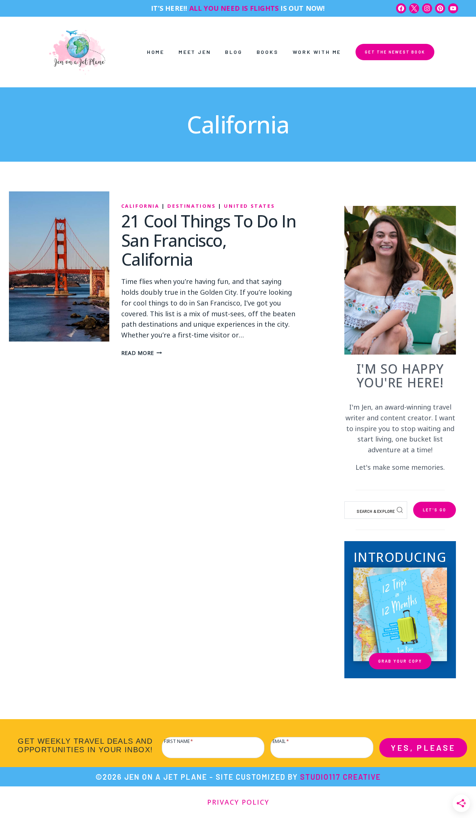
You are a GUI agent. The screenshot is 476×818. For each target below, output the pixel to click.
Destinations (191, 206)
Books (268, 52)
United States (249, 206)
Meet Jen (194, 52)
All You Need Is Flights (234, 8)
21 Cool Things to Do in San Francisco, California (208, 240)
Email (281, 740)
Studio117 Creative (340, 776)
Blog (233, 52)
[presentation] (59, 266)
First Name (178, 740)
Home (155, 52)
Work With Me (317, 52)
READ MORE (141, 352)
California (140, 206)
